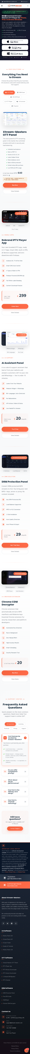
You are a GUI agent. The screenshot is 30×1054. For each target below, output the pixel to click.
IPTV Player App (7, 966)
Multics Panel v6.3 (8, 936)
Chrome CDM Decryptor (9, 1003)
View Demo (15, 679)
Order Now (15, 306)
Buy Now (15, 185)
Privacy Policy (12, 872)
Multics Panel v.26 (8, 949)
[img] (9, 175)
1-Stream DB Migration (9, 976)
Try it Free (15, 429)
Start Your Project (11, 1033)
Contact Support (15, 828)
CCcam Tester (7, 943)
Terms (6, 872)
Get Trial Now (15, 545)
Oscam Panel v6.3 (8, 939)
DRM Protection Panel (9, 993)
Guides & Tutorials (8, 946)
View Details (15, 191)
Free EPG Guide (7, 996)
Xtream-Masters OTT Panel (10, 962)
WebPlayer (6, 1000)
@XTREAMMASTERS (14, 879)
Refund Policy (21, 872)
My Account (25, 1)
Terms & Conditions (15, 1051)
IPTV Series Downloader (9, 973)
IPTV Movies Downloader (10, 969)
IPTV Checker (6, 980)
